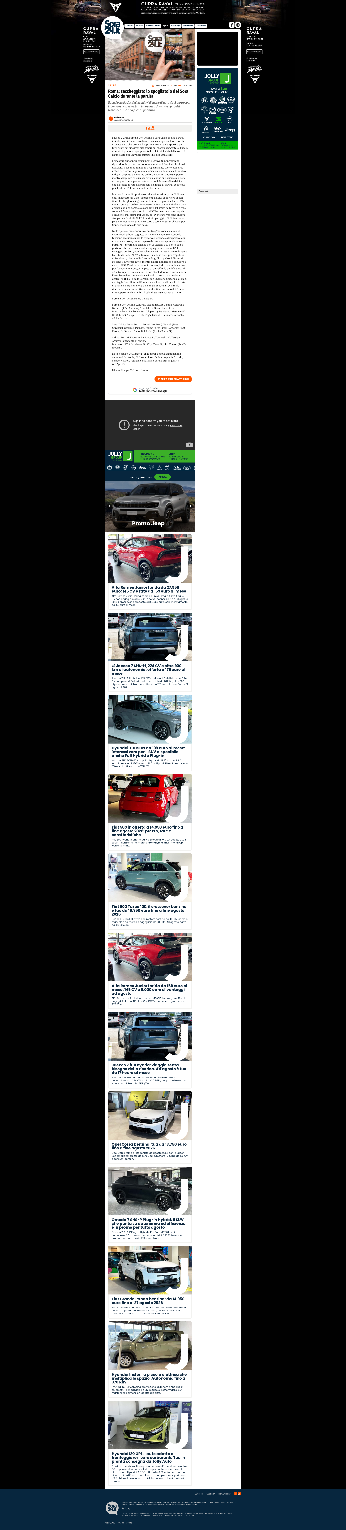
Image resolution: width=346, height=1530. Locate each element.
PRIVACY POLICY (224, 1494)
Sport (165, 25)
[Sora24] (235, 1493)
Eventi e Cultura (153, 25)
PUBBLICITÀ (210, 1494)
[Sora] (112, 39)
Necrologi (175, 25)
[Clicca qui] (150, 425)
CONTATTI (199, 1494)
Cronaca (129, 25)
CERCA (162, 477)
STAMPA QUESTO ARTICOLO (173, 379)
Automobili (188, 25)
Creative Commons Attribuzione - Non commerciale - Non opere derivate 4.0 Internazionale (162, 1504)
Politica (139, 25)
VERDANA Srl (110, 1523)
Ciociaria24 (201, 25)
